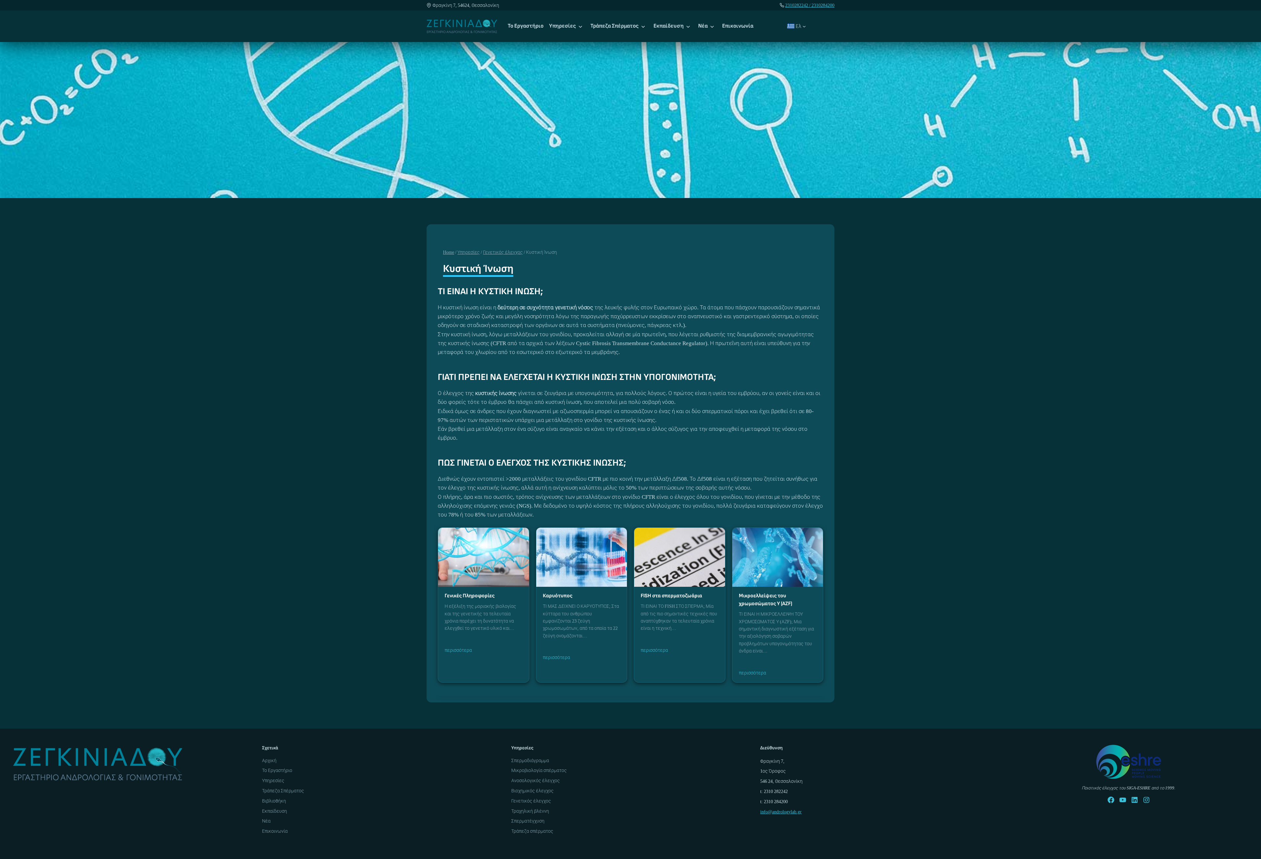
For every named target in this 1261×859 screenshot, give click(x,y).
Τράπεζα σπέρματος (532, 831)
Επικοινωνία (737, 26)
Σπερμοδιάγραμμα (530, 760)
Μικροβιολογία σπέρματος (539, 770)
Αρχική (269, 760)
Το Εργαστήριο (525, 26)
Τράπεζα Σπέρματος (614, 26)
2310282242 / (798, 5)
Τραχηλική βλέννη (530, 811)
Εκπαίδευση (668, 26)
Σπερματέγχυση (527, 821)
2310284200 (822, 5)
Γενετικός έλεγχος (531, 801)
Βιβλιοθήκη (274, 801)
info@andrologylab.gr (781, 811)
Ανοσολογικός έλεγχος (535, 780)
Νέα (703, 26)
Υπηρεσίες (562, 26)
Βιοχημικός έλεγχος (532, 790)
